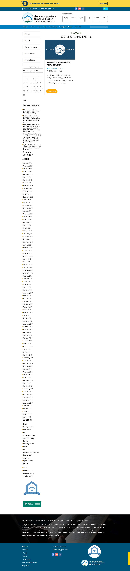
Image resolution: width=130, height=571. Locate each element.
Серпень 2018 (27, 394)
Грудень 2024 (27, 203)
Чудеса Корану (30, 60)
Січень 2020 (27, 352)
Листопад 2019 (28, 358)
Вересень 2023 (28, 239)
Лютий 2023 (27, 259)
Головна (25, 27)
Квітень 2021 (27, 310)
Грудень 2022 (27, 265)
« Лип (25, 100)
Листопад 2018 (28, 389)
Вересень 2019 (28, 363)
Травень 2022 (27, 282)
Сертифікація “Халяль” (66, 27)
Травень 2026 (27, 169)
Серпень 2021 (27, 298)
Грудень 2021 (27, 290)
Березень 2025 (28, 197)
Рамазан (27, 34)
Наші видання (27, 455)
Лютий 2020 (27, 349)
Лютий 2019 (27, 383)
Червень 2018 (27, 397)
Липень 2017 (27, 406)
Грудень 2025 (27, 180)
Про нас (78, 27)
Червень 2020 (27, 338)
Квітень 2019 (27, 377)
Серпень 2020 (27, 332)
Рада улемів (53, 27)
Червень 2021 (27, 304)
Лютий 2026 (27, 177)
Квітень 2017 (27, 414)
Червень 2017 (27, 409)
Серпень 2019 (27, 366)
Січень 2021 (27, 318)
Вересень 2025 (28, 186)
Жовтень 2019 (27, 361)
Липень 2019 (27, 369)
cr (105, 8)
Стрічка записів (28, 470)
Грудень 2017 (27, 400)
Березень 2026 (28, 174)
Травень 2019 (27, 375)
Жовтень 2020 (27, 327)
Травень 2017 (27, 411)
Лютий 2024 (27, 225)
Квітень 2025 (27, 194)
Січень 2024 (27, 228)
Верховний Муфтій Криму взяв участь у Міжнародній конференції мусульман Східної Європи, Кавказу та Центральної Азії (31, 128)
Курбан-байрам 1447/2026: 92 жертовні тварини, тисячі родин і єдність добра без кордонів (32, 147)
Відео (39, 27)
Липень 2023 (27, 245)
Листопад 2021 (28, 293)
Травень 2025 (27, 191)
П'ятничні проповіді (29, 435)
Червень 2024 (27, 214)
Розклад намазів (28, 444)
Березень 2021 (28, 313)
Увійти (25, 468)
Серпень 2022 (27, 276)
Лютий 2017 (27, 417)
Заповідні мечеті (30, 53)
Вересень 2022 (28, 273)
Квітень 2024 (27, 219)
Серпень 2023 (27, 242)
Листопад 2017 (28, 403)
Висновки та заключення (54, 68)
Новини (33, 27)
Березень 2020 (28, 346)
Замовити (103, 3)
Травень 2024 (27, 217)
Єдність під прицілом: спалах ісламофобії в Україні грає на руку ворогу (32, 111)
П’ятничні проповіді (31, 47)
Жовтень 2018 (27, 392)
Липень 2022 (27, 279)
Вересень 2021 (28, 296)
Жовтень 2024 (27, 205)
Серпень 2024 (27, 208)
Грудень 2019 (27, 355)
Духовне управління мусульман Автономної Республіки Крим (27, 17)
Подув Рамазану (28, 438)
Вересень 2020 (28, 330)
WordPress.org (27, 476)
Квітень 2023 (27, 253)
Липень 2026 (27, 163)
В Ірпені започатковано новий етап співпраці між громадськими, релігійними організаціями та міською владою (31, 119)
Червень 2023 (27, 248)
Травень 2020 (27, 341)
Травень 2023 (27, 251)
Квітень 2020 (27, 344)
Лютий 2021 (27, 315)
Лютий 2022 (27, 287)
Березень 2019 (28, 380)
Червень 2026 (27, 166)
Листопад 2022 (28, 267)
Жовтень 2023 (27, 236)
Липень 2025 (27, 188)
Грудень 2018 (27, 386)
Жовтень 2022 (27, 270)
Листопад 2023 (28, 234)
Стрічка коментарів (29, 473)
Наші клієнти (27, 430)
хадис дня (26, 458)
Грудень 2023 (27, 231)
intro (24, 449)
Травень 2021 (27, 307)
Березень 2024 (28, 222)
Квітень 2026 (27, 171)
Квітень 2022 (27, 284)
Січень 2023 (27, 262)
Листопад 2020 (28, 324)
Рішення (25, 441)
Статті (45, 27)
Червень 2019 (27, 372)
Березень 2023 (28, 256)
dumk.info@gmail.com (48, 9)
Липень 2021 (27, 301)
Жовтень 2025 (27, 183)
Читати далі (52, 91)
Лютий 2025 (27, 200)
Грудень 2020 (27, 321)
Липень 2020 (27, 335)
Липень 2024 (27, 211)
